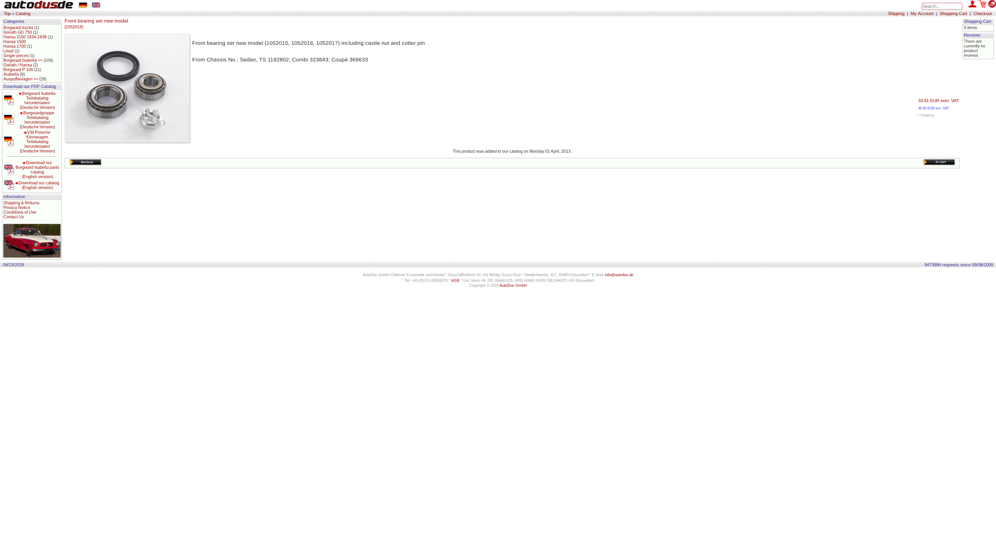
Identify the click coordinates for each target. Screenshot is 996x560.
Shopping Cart (953, 13)
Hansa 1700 (14, 46)
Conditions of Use (19, 212)
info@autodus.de (619, 275)
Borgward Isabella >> (23, 60)
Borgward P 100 (18, 69)
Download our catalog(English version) (39, 185)
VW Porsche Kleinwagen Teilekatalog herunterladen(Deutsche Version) (37, 141)
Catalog (23, 13)
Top (7, 13)
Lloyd (8, 51)
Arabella (11, 74)
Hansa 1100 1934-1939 (25, 37)
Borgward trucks (18, 27)
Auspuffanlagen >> (20, 79)
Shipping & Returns (21, 203)
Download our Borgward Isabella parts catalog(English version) (37, 169)
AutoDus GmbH (513, 285)
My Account (922, 13)
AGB (455, 280)
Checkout (982, 13)
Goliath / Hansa (17, 65)
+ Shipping (925, 115)
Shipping (896, 13)
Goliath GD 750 (17, 32)
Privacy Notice (16, 207)
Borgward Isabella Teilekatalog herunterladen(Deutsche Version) (38, 100)
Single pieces (16, 55)
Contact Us (13, 217)
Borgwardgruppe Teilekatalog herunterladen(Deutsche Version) (37, 120)
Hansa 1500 (14, 41)
